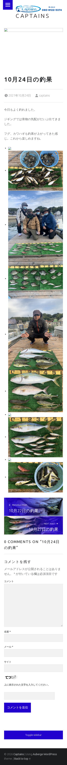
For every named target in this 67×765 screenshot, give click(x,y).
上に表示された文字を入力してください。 (27, 684)
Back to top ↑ (22, 758)
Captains (33, 16)
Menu (8, 5)
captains (44, 95)
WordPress (50, 754)
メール (8, 646)
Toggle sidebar (33, 735)
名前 (7, 631)
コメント (9, 581)
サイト (7, 661)
